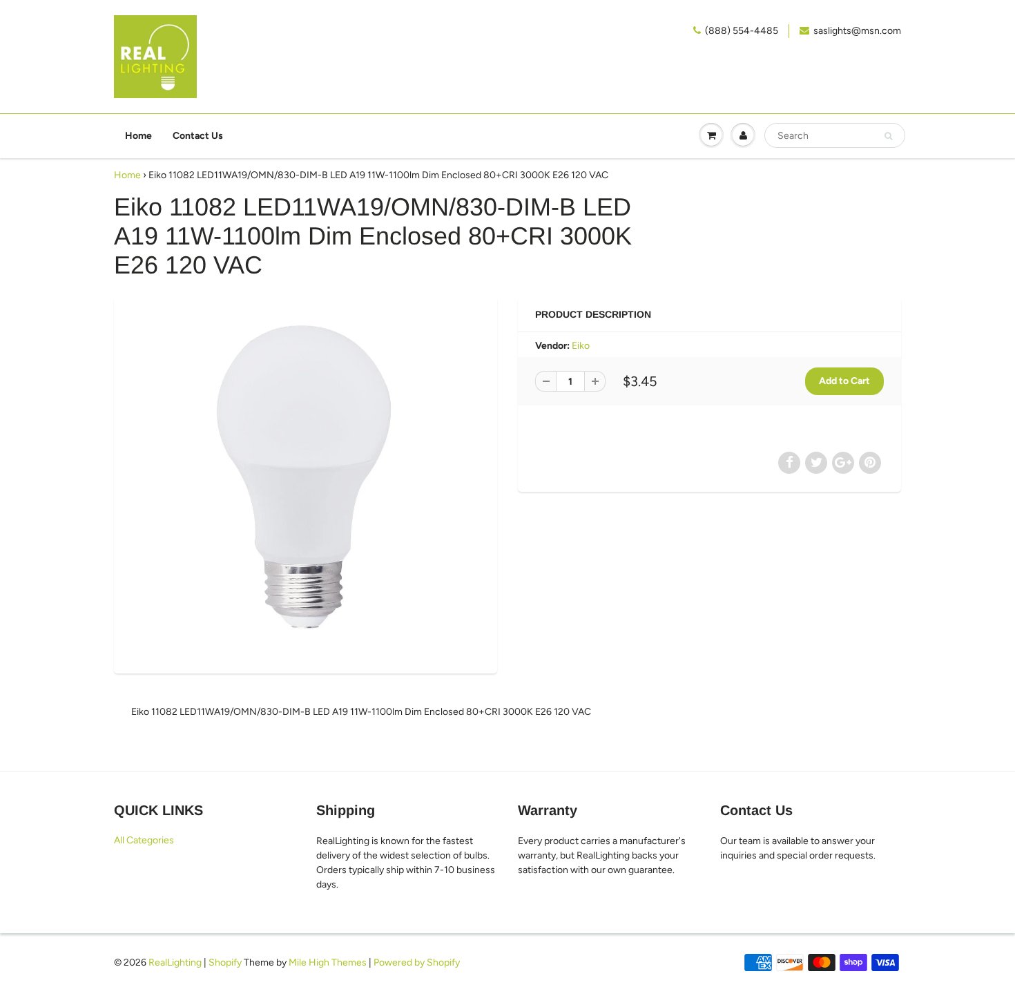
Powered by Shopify (417, 962)
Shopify (225, 962)
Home (138, 136)
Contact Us (198, 136)
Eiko (581, 346)
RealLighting (175, 962)
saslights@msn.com (857, 31)
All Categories (144, 840)
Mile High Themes (328, 962)
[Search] (888, 136)
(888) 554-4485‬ (741, 31)
